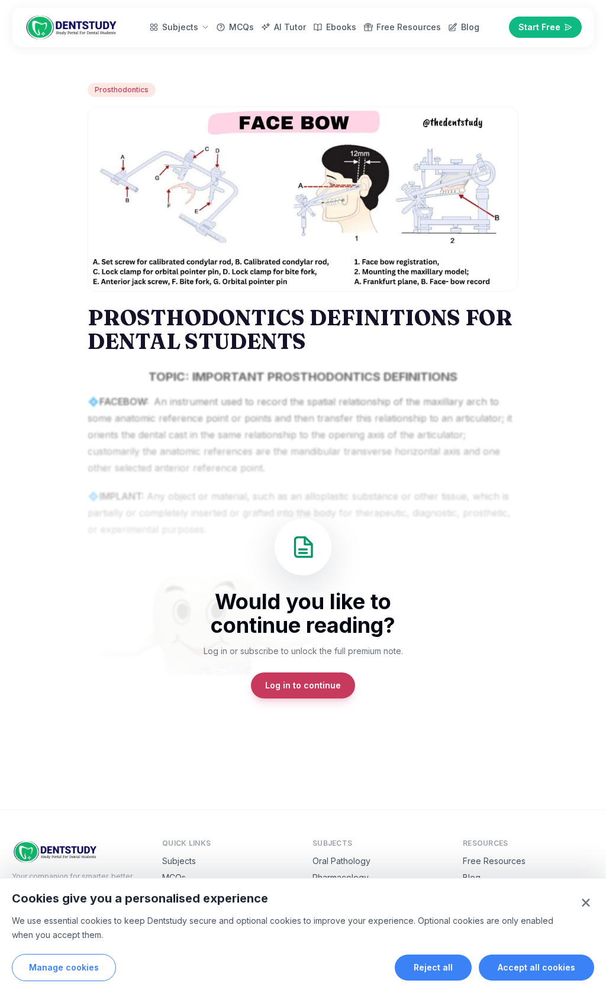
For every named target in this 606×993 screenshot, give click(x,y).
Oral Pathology (341, 861)
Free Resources (408, 27)
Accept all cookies (536, 967)
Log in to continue (303, 685)
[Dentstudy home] (71, 27)
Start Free (539, 27)
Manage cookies (64, 967)
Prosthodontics (122, 89)
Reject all (433, 967)
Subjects (180, 27)
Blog (470, 27)
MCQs (241, 27)
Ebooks (341, 27)
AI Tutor (290, 27)
